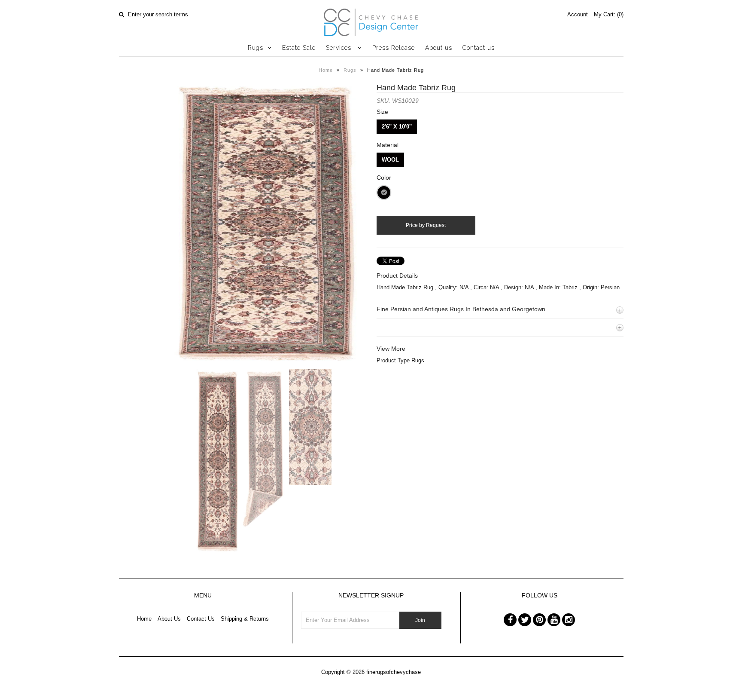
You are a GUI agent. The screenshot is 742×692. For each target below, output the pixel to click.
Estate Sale (299, 47)
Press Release (393, 47)
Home (326, 70)
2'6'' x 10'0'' (397, 126)
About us (438, 47)
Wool (390, 159)
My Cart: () (608, 14)
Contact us (478, 47)
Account (577, 14)
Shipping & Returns (245, 618)
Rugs (255, 47)
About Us (169, 618)
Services (339, 47)
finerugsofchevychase (393, 672)
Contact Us (201, 618)
